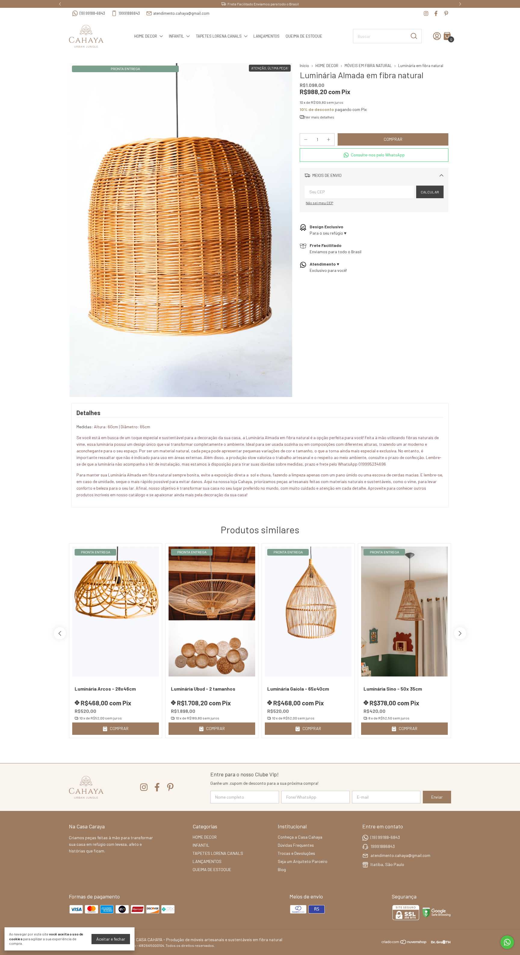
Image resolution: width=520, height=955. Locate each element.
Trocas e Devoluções (296, 853)
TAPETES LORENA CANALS (219, 36)
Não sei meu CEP (319, 203)
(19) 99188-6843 (92, 13)
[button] (374, 155)
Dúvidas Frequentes (296, 845)
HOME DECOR (145, 36)
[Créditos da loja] (439, 941)
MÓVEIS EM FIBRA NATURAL (368, 65)
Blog (282, 869)
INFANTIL (176, 36)
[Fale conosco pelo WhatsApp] (507, 942)
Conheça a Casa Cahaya (300, 836)
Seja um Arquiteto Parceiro (302, 861)
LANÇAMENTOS (266, 36)
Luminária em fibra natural (420, 65)
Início (304, 65)
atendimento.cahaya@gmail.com (181, 13)
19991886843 (129, 13)
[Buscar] (413, 36)
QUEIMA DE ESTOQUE (304, 36)
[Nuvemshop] (404, 942)
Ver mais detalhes (319, 117)
